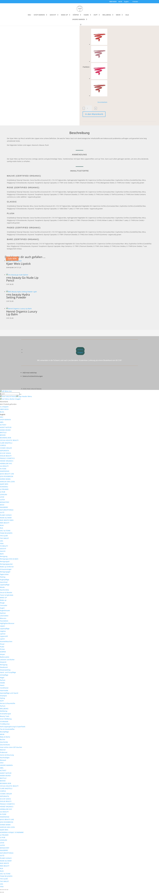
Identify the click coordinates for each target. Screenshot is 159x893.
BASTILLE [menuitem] (3, 432)
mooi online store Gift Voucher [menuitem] (11, 747)
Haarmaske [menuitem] (4, 690)
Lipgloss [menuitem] (3, 631)
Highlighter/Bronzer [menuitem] (7, 623)
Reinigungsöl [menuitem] (4, 561)
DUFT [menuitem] (2, 701)
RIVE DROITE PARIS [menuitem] (7, 520)
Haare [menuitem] (2, 685)
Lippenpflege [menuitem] (4, 585)
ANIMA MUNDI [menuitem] (5, 430)
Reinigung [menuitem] (3, 556)
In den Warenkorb (94, 114)
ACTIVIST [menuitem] (3, 425)
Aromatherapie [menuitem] (5, 714)
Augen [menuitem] (2, 608)
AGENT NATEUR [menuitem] (5, 427)
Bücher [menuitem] (2, 739)
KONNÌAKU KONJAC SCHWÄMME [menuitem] (12, 832)
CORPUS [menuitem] (3, 445)
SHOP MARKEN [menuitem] (5, 420)
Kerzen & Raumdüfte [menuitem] (7, 703)
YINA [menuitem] (1, 543)
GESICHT (53, 15)
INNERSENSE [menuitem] (4, 471)
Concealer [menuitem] (3, 605)
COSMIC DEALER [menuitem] (6, 448)
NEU (29, 15)
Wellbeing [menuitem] (3, 711)
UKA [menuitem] (1, 541)
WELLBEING (106, 15)
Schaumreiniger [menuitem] (6, 569)
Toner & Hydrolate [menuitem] (6, 595)
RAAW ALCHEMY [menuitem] (6, 518)
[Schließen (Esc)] (7, 889)
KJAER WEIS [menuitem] (4, 484)
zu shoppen (4, 407)
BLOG (120, 1)
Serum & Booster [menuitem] (6, 592)
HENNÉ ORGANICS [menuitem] (6, 461)
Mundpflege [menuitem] (4, 732)
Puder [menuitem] (2, 647)
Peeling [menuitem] (2, 577)
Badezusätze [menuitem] (4, 657)
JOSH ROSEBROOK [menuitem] (6, 476)
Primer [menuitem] (2, 649)
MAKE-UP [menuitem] (3, 598)
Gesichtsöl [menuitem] (3, 582)
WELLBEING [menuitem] (4, 709)
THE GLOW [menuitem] (4, 536)
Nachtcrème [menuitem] (4, 590)
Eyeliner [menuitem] (3, 613)
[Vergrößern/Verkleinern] (1, 889)
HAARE (86, 15)
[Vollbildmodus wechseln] (3, 889)
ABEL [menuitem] (2, 422)
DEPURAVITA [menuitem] (4, 451)
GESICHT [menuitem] (3, 549)
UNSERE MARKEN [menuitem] (6, 765)
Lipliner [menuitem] (3, 634)
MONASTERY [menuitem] (4, 502)
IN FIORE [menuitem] (3, 469)
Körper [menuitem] (2, 654)
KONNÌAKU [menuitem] (4, 487)
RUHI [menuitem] (2, 525)
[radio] (99, 37)
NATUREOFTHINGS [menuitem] (6, 510)
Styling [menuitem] (2, 698)
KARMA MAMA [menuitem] (5, 479)
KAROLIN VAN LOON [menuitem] (7, 482)
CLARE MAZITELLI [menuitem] (6, 443)
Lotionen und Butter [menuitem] (7, 660)
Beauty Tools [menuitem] (4, 716)
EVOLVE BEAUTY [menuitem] (5, 456)
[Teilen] (5, 889)
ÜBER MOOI (113, 1)
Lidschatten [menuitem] (4, 616)
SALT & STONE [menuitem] (5, 531)
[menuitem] (2, 414)
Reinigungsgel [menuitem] (5, 572)
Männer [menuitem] (3, 750)
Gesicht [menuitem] (2, 551)
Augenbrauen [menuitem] (5, 610)
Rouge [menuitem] (2, 603)
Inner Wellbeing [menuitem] (6, 719)
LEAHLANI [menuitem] (3, 494)
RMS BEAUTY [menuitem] (4, 523)
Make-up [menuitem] (3, 600)
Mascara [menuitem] (3, 618)
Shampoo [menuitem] (3, 696)
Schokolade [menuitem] (4, 721)
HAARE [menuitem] (2, 683)
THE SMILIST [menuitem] (4, 538)
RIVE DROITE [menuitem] (4, 863)
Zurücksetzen (102, 102)
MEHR (118, 15)
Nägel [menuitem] (2, 678)
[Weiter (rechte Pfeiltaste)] (3, 892)
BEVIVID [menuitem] (3, 435)
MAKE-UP (64, 15)
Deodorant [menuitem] (4, 667)
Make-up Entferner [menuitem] (7, 567)
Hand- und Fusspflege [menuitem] (8, 672)
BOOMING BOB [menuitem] (5, 438)
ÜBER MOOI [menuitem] (4, 409)
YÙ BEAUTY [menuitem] (4, 546)
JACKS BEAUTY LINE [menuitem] (7, 474)
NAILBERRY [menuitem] (4, 507)
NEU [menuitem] (1, 417)
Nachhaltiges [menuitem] (5, 758)
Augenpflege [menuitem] (4, 580)
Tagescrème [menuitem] (4, 574)
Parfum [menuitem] (2, 680)
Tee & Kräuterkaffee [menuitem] (7, 729)
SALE (127, 15)
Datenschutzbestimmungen (33, 376)
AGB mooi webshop (30, 373)
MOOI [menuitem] (2, 505)
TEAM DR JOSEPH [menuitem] (6, 533)
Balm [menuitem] (2, 554)
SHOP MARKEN (39, 15)
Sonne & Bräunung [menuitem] (7, 755)
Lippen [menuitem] (2, 626)
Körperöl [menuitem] (3, 662)
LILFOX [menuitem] (2, 500)
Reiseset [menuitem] (3, 760)
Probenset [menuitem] (3, 752)
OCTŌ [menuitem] (2, 512)
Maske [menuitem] (2, 587)
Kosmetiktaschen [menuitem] (6, 641)
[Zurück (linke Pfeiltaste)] (1, 892)
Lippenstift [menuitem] (4, 636)
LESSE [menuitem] (2, 497)
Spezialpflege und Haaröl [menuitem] (9, 693)
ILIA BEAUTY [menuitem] (4, 466)
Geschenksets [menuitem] (5, 745)
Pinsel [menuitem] (2, 644)
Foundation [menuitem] (4, 621)
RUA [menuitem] (1, 528)
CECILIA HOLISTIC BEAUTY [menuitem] (9, 440)
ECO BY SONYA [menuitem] (5, 453)
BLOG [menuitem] (2, 412)
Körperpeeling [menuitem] (5, 670)
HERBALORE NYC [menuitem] (6, 463)
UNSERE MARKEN (78, 19)
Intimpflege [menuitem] (4, 675)
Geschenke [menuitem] (4, 742)
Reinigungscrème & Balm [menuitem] (9, 559)
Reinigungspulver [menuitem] (6, 564)
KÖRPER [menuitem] (3, 652)
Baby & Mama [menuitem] (5, 737)
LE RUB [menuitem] (2, 492)
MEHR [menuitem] (2, 734)
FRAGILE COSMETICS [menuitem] (7, 458)
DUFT (95, 15)
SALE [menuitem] (1, 763)
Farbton (86, 67)
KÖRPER (76, 15)
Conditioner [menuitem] (4, 688)
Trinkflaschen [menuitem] (5, 724)
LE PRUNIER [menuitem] (4, 489)
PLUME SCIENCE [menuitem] (6, 515)
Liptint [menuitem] (2, 639)
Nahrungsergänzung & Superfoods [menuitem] (12, 727)
